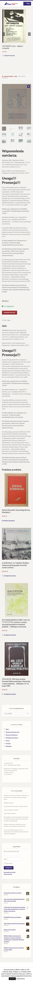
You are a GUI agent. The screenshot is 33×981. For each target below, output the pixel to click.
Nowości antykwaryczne (12, 732)
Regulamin (9, 746)
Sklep (7, 729)
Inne (15, 76)
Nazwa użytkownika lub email (11, 851)
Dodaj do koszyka (9, 55)
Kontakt (8, 743)
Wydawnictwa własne (12, 737)
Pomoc (8, 740)
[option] (16, 33)
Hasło (5, 859)
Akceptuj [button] (12, 978)
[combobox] (16, 713)
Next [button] (29, 34)
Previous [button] (3, 34)
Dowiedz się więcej (8, 520)
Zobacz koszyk (8, 874)
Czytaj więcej (20, 978)
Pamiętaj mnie (8, 863)
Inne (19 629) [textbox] (16, 713)
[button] (28, 86)
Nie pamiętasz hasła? (10, 872)
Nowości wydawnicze (12, 735)
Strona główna (8, 76)
